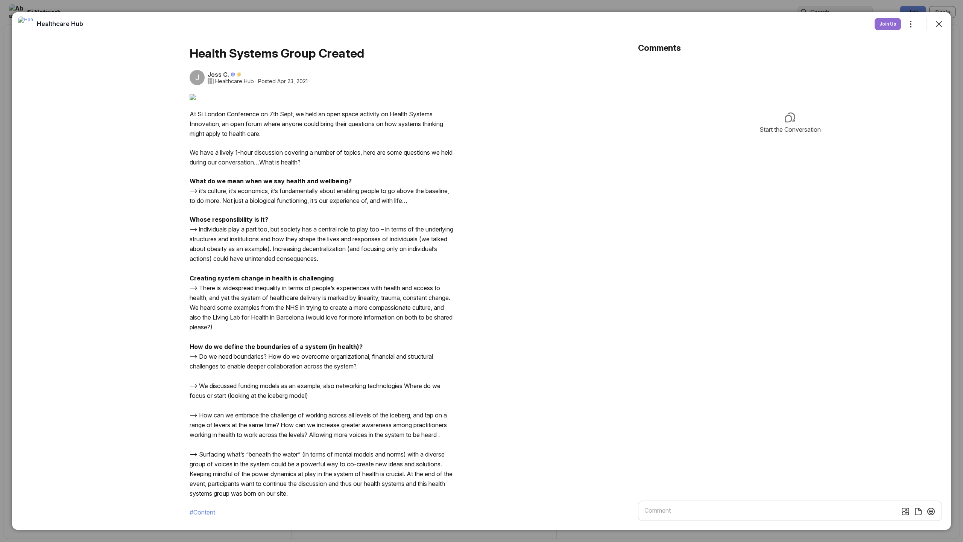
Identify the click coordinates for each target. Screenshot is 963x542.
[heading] (60, 24)
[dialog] (481, 271)
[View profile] (25, 24)
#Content (202, 512)
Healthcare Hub (234, 81)
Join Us (887, 24)
